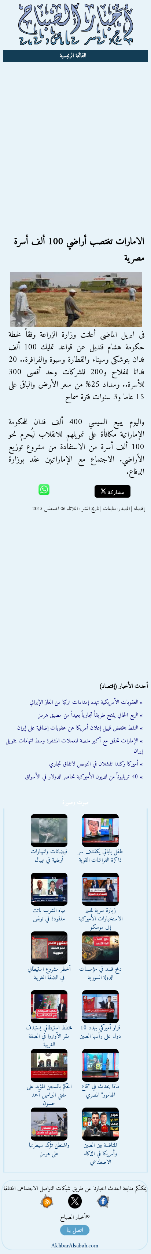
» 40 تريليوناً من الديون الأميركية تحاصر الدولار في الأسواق (84, 777)
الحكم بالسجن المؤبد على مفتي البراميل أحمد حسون (49, 1095)
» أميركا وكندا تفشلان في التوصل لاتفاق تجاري (96, 764)
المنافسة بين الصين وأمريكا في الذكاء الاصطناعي (100, 1153)
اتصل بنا (75, 1230)
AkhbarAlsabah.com (74, 1246)
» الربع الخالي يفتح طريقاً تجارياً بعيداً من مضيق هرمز (90, 715)
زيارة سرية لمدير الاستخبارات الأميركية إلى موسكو (100, 919)
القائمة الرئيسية (73, 56)
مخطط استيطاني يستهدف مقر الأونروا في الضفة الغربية (49, 1036)
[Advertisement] (75, 141)
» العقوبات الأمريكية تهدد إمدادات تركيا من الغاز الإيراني (86, 702)
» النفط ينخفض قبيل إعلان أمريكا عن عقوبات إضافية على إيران (80, 728)
